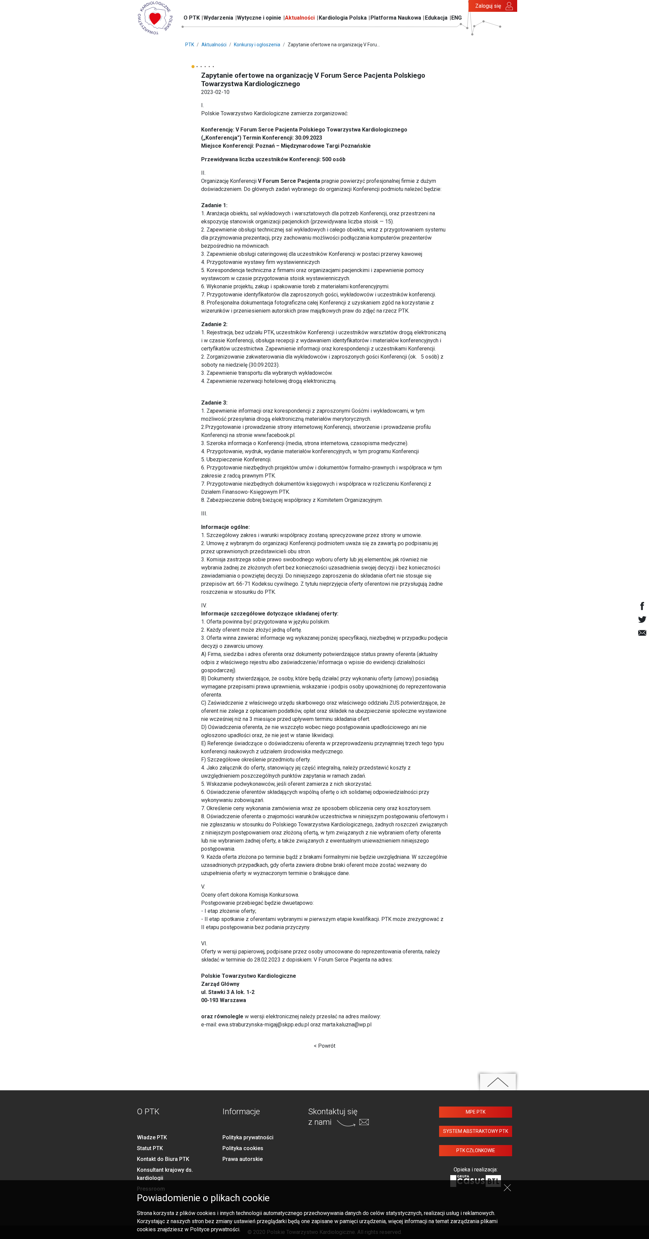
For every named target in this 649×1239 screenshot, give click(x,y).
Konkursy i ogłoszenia (257, 44)
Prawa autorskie (242, 1159)
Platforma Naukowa (395, 18)
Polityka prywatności (247, 1137)
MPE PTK (475, 1112)
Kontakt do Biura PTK (163, 1159)
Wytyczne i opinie (259, 18)
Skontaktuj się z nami (332, 1117)
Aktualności (300, 18)
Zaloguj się (488, 6)
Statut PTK (150, 1148)
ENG (456, 18)
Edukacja (436, 18)
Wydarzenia (218, 18)
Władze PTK (152, 1137)
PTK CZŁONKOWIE (475, 1150)
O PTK (192, 18)
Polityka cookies (242, 1148)
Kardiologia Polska (343, 18)
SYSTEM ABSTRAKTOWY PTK (475, 1131)
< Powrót (324, 1046)
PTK (189, 44)
